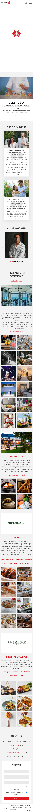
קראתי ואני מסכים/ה (15, 793)
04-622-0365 (14, 745)
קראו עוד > (16, 115)
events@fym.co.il (16, 675)
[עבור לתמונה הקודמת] (30, 246)
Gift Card (26, 672)
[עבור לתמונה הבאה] (2, 246)
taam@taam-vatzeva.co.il (15, 753)
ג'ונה (20, 280)
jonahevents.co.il (16, 332)
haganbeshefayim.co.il (16, 475)
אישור (5, 808)
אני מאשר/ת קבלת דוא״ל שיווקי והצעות (16, 788)
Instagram (19, 560)
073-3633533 (26, 563)
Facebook (28, 560)
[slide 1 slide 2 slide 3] (16, 36)
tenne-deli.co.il (7, 560)
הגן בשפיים (14, 280)
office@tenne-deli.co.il (10, 563)
